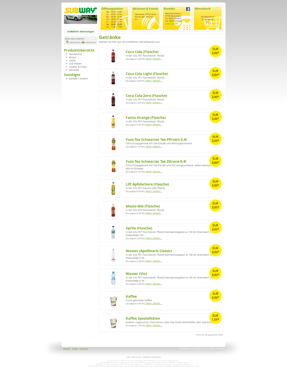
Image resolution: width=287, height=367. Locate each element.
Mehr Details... (154, 58)
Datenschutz (136, 357)
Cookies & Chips (78, 66)
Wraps (72, 57)
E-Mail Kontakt (171, 23)
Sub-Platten (75, 63)
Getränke (74, 69)
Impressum (83, 349)
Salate (72, 60)
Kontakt (75, 349)
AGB (128, 357)
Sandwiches (75, 54)
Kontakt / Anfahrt (78, 78)
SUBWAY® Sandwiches (152, 357)
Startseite (66, 349)
